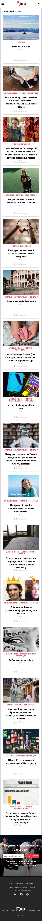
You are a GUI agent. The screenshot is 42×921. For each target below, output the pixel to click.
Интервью (21, 42)
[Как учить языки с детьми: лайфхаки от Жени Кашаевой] (21, 180)
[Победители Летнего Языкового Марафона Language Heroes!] (21, 588)
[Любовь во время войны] (21, 639)
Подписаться (32, 856)
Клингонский (25, 246)
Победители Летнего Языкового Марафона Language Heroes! (21, 610)
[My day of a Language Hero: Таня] (21, 384)
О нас (11, 883)
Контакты (29, 883)
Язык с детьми (31, 195)
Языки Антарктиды (21, 46)
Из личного (9, 195)
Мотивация (33, 297)
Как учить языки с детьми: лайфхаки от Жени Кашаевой (21, 201)
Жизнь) (32, 552)
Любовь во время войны (21, 660)
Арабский (24, 552)
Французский (33, 93)
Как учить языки (20, 297)
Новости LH (33, 501)
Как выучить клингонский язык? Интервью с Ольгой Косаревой (21, 253)
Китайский (25, 144)
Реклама (19, 883)
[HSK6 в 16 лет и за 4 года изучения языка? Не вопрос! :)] (21, 741)
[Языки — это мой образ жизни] (21, 282)
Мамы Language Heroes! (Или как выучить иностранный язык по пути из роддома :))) (21, 357)
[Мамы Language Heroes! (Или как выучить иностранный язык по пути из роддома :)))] (21, 333)
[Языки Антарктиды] (21, 27)
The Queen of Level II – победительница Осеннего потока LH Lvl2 (21, 508)
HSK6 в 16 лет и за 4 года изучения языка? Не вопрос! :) (21, 762)
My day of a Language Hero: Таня (21, 407)
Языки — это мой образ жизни (21, 301)
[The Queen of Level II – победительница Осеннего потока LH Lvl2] (21, 486)
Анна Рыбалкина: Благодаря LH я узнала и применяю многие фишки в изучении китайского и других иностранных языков (21, 153)
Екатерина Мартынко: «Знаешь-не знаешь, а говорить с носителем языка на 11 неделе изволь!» (21, 102)
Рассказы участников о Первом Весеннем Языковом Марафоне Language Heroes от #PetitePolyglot (21, 818)
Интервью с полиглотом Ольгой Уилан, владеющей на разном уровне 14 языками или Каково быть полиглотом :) (21, 459)
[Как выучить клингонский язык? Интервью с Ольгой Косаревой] (21, 231)
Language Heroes (10, 93)
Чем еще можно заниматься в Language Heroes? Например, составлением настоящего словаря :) (21, 563)
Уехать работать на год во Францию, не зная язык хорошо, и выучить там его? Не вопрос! (21, 714)
